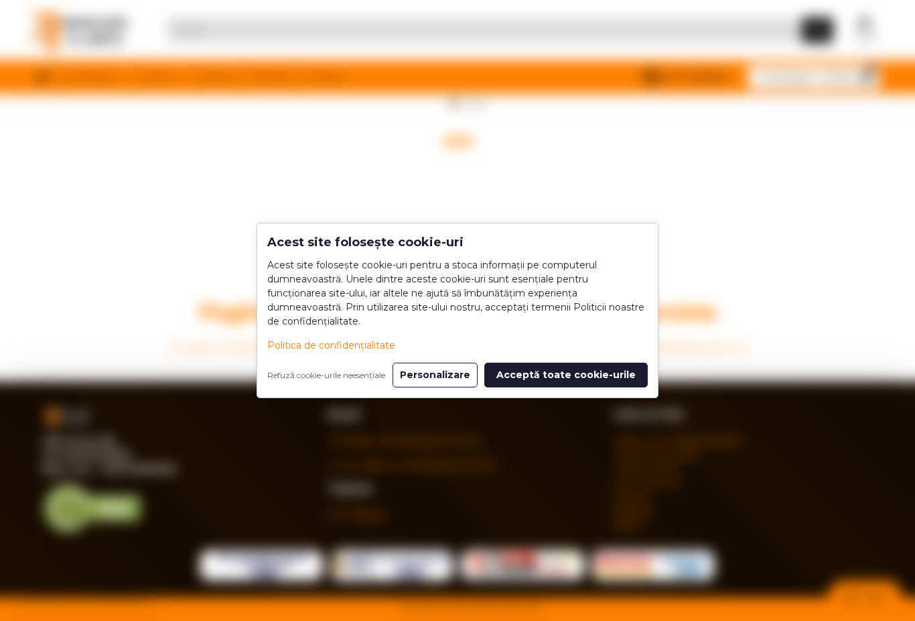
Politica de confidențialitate (331, 345)
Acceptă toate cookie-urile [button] (566, 375)
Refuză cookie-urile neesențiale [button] (326, 375)
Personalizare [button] (435, 375)
